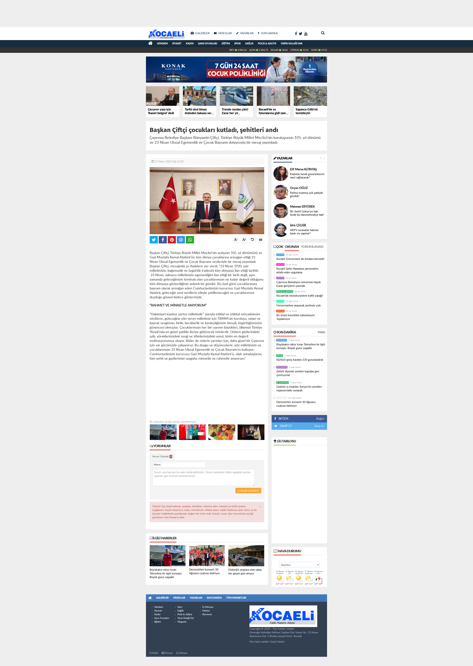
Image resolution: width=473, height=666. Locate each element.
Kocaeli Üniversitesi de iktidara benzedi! (300, 259)
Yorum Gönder (161, 456)
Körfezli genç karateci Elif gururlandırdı (299, 359)
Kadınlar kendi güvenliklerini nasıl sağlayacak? (307, 176)
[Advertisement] (236, 13)
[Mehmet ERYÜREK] (280, 211)
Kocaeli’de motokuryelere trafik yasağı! (299, 295)
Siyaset (176, 43)
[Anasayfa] (150, 43)
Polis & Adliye (267, 43)
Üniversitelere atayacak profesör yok (298, 305)
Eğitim (226, 43)
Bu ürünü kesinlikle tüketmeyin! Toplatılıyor (295, 317)
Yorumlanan (312, 247)
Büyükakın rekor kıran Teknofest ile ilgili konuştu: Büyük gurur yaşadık (300, 346)
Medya (206, 611)
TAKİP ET (285, 426)
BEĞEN (283, 418)
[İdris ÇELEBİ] (280, 229)
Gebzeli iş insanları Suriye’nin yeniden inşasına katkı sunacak (299, 388)
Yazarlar (284, 158)
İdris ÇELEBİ (298, 225)
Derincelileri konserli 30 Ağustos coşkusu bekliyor (296, 404)
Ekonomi (282, 367)
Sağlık (249, 43)
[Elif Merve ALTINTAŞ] (280, 173)
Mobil (154, 653)
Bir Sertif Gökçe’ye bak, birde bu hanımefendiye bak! (307, 213)
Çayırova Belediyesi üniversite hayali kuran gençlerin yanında (298, 284)
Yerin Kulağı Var (291, 43)
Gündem (162, 43)
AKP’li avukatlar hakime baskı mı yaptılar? (304, 232)
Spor (237, 43)
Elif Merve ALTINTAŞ (303, 169)
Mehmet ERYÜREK (302, 206)
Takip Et (319, 426)
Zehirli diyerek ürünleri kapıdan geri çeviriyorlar (297, 373)
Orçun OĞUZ (299, 188)
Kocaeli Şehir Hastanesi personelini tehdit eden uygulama (297, 270)
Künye (169, 653)
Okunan (292, 247)
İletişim (183, 653)
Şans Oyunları (207, 43)
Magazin (181, 622)
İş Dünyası (282, 382)
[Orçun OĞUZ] (280, 192)
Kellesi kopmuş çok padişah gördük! (306, 195)
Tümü (321, 332)
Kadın (190, 43)
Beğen (320, 418)
